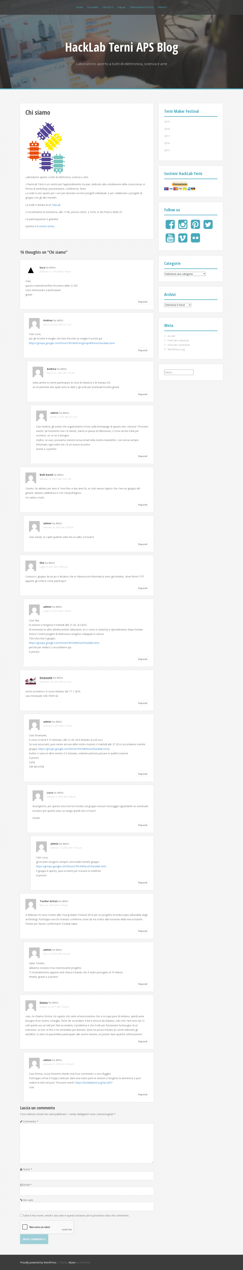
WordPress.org (176, 349)
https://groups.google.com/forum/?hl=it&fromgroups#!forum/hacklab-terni (72, 343)
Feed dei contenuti (178, 340)
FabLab (56, 205)
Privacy (162, 7)
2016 (167, 143)
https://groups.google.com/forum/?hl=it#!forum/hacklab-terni (64, 643)
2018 (167, 129)
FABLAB (121, 7)
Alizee (72, 1262)
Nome (27, 1169)
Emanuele (46, 677)
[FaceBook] (170, 227)
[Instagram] (182, 227)
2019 (167, 121)
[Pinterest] (195, 227)
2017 (167, 136)
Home (79, 7)
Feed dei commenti (179, 345)
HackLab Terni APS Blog (121, 46)
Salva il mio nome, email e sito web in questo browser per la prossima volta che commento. (76, 1215)
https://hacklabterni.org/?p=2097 (93, 1082)
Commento (30, 1121)
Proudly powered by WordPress (38, 1262)
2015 (167, 150)
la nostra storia (45, 226)
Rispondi (142, 301)
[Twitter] (208, 227)
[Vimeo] (182, 240)
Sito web (28, 1200)
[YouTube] (170, 240)
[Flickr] (195, 240)
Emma (44, 1002)
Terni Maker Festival (142, 7)
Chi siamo (92, 7)
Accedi (171, 336)
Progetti (108, 7)
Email (27, 1184)
